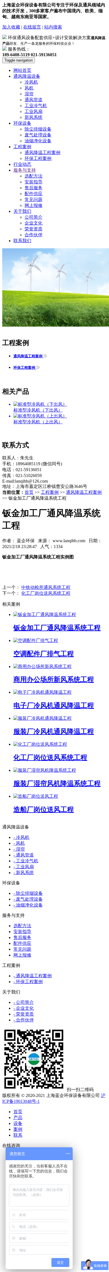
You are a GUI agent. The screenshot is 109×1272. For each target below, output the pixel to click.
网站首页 (22, 70)
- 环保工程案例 (28, 981)
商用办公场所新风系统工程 (53, 679)
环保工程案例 (38, 158)
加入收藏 (11, 27)
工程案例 (22, 146)
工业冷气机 (36, 105)
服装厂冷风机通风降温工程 (53, 731)
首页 (29, 492)
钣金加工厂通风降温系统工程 (57, 627)
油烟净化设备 (38, 140)
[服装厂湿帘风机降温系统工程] (44, 770)
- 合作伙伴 (23, 1020)
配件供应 (33, 193)
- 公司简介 (23, 1002)
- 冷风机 (21, 837)
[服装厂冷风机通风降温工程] (42, 718)
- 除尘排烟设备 (28, 893)
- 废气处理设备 (28, 899)
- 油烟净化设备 (28, 905)
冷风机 (31, 82)
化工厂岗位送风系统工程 (45, 593)
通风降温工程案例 (42, 152)
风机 (29, 88)
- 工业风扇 (23, 866)
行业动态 (22, 164)
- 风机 (19, 843)
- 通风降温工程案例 (32, 975)
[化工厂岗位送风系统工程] (40, 744)
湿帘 (29, 93)
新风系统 (33, 117)
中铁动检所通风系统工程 (45, 587)
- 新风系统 (23, 872)
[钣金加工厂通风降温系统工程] (44, 614)
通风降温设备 (26, 76)
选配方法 (33, 176)
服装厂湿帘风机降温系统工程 (57, 783)
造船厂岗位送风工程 (43, 809)
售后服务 (33, 187)
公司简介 (33, 217)
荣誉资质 (33, 228)
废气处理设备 (38, 135)
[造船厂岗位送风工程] (35, 796)
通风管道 (33, 99)
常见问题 (33, 199)
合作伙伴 (33, 234)
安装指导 (33, 182)
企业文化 (33, 223)
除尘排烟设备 (38, 129)
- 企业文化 (23, 1008)
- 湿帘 (19, 849)
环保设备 (22, 123)
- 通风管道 (23, 855)
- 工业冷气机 (25, 860)
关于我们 (22, 211)
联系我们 (22, 240)
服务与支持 (24, 170)
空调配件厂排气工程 (43, 653)
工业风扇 (33, 111)
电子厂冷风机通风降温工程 (53, 705)
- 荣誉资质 (23, 1014)
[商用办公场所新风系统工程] (42, 666)
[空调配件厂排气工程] (35, 640)
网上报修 (33, 205)
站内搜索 (53, 27)
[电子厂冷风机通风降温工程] (42, 692)
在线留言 (32, 27)
